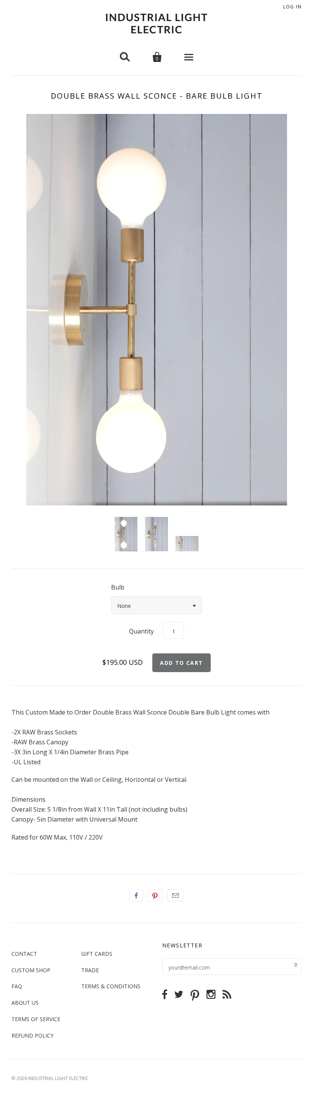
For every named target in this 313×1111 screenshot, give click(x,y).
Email (175, 895)
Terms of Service (35, 1019)
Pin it (155, 895)
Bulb (117, 587)
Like (136, 895)
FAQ (16, 986)
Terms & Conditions (110, 986)
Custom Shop (30, 970)
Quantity (141, 631)
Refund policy (32, 1035)
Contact (24, 953)
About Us (25, 1002)
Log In (292, 6)
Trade (90, 970)
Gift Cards (96, 953)
